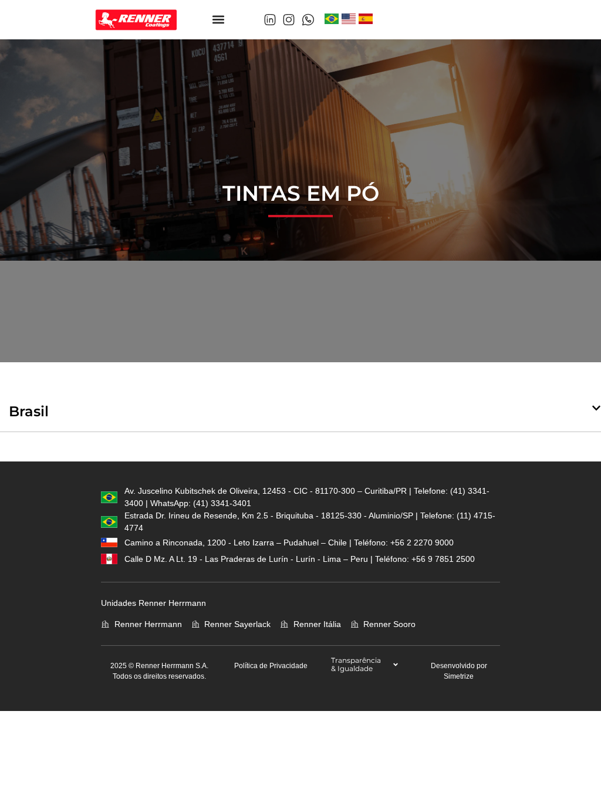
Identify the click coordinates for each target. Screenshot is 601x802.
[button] (218, 19)
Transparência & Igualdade (356, 664)
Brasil (29, 411)
